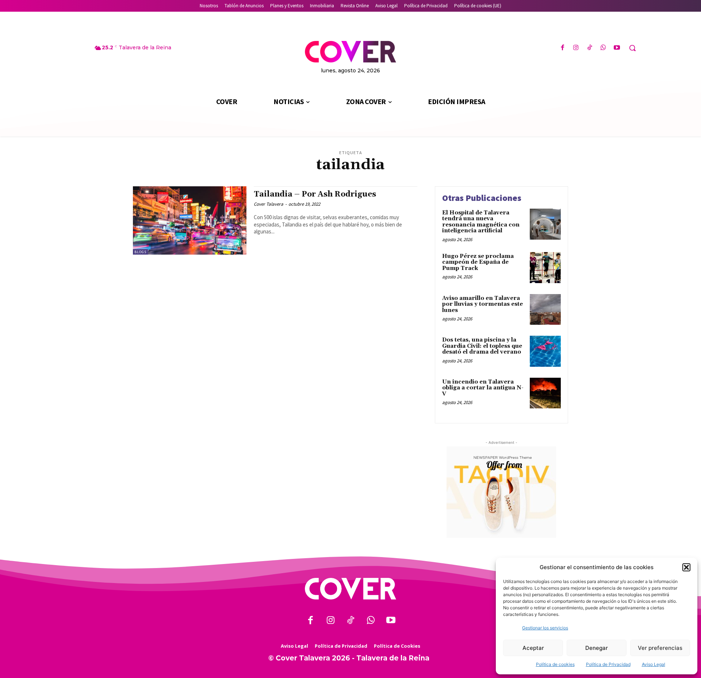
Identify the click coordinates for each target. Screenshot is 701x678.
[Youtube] (617, 48)
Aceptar (533, 647)
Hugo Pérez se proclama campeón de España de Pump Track (478, 262)
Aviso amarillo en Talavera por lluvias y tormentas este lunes (482, 304)
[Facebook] (562, 48)
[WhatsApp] (603, 48)
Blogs (140, 252)
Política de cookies (555, 664)
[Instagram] (576, 48)
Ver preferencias (660, 647)
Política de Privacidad (608, 664)
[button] (686, 567)
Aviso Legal (653, 664)
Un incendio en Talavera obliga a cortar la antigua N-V (483, 387)
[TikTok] (589, 48)
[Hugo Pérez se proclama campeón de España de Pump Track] (545, 267)
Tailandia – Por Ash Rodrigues (315, 194)
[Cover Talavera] (350, 588)
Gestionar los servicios (545, 628)
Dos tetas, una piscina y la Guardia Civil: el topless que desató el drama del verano (482, 345)
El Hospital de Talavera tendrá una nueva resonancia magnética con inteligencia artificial (481, 222)
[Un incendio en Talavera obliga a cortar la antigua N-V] (545, 393)
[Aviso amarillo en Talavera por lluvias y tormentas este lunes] (545, 309)
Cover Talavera (268, 204)
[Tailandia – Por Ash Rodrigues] (189, 220)
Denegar (596, 647)
